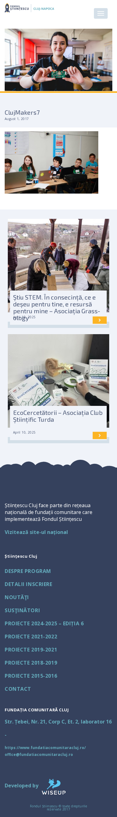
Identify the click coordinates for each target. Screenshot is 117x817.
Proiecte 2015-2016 (31, 675)
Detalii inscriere (28, 584)
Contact (18, 688)
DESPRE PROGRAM (28, 571)
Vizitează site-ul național (36, 532)
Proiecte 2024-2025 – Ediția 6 (44, 623)
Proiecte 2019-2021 (31, 649)
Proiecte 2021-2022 (31, 636)
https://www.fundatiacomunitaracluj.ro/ (45, 747)
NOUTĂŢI (17, 597)
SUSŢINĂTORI (22, 610)
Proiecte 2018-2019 (31, 662)
